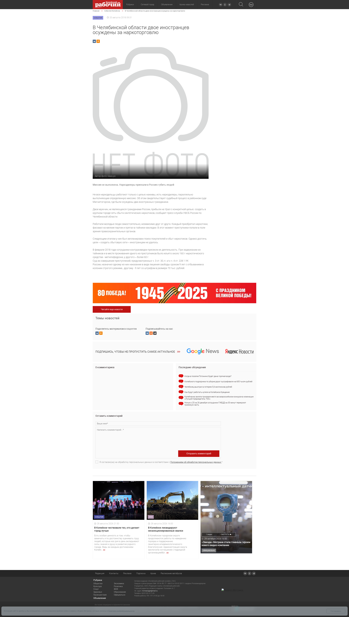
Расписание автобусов (171, 573)
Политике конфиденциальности (121, 611)
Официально (119, 595)
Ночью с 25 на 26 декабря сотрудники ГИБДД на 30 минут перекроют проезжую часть (215, 404)
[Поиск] (241, 4)
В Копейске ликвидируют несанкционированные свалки (165, 529)
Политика (118, 586)
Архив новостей (186, 4)
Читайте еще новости (112, 309)
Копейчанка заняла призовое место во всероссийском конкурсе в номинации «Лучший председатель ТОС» (219, 398)
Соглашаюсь (336, 611)
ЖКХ (116, 589)
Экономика (119, 583)
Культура (97, 586)
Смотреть (225, 534)
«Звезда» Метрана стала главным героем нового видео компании (226, 544)
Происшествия (100, 595)
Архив (153, 573)
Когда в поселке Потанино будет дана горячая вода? (207, 376)
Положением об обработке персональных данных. (196, 462)
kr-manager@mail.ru (150, 591)
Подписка (140, 573)
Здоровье (97, 592)
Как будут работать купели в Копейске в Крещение (207, 392)
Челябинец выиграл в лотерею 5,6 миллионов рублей (208, 387)
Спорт (96, 589)
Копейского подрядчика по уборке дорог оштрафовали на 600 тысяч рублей (218, 381)
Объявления (166, 4)
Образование (120, 592)
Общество (98, 583)
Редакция (99, 573)
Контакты (113, 573)
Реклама (205, 4)
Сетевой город (147, 4)
